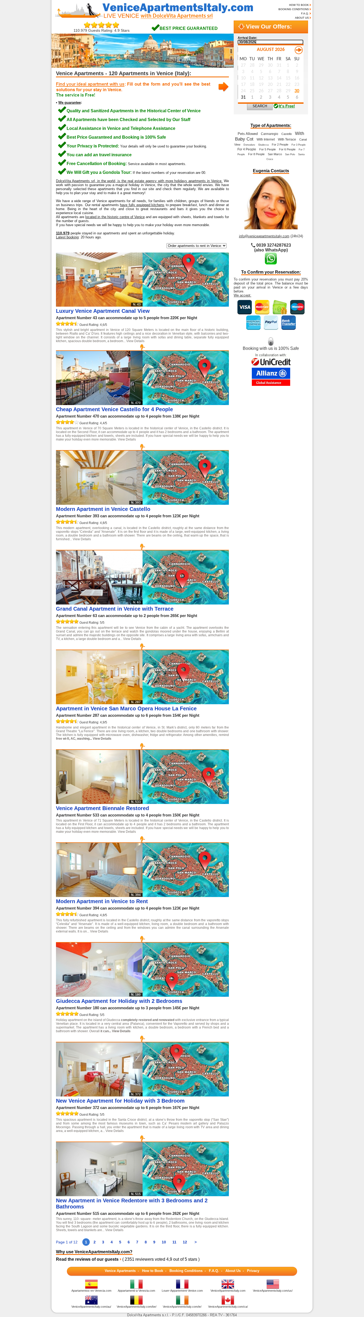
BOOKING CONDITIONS (293, 9)
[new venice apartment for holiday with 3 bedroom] (186, 1095)
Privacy (253, 1271)
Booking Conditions (186, 1271)
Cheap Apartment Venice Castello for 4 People (114, 409)
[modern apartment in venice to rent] (186, 895)
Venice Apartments (120, 1271)
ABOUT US (302, 17)
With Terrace (287, 139)
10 (164, 1242)
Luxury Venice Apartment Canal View (103, 311)
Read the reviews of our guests (87, 1259)
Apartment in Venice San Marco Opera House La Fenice (126, 708)
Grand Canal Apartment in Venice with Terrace (114, 609)
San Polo (290, 154)
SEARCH (260, 106)
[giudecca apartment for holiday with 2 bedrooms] (186, 995)
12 (185, 1242)
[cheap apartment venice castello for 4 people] (186, 403)
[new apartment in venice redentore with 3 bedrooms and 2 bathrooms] (186, 1194)
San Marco (275, 154)
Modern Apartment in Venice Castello (103, 509)
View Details (135, 341)
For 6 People (287, 149)
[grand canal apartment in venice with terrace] (186, 603)
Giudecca (263, 144)
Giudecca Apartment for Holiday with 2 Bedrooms (119, 1001)
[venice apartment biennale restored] (186, 802)
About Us (233, 1271)
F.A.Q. (305, 13)
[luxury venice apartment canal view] (186, 305)
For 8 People (256, 154)
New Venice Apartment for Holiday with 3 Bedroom (120, 1101)
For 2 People (280, 144)
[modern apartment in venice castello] (186, 503)
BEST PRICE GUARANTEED (189, 28)
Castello (286, 133)
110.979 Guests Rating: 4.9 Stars (102, 30)
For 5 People (267, 149)
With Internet (266, 139)
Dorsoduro (249, 144)
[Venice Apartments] (158, 18)
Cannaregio (269, 134)
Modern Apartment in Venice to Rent (102, 901)
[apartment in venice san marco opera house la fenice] (186, 702)
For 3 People (299, 144)
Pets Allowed (248, 134)
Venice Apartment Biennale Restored (102, 808)
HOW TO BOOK (299, 4)
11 (174, 1242)
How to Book (152, 1271)
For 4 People (246, 149)
